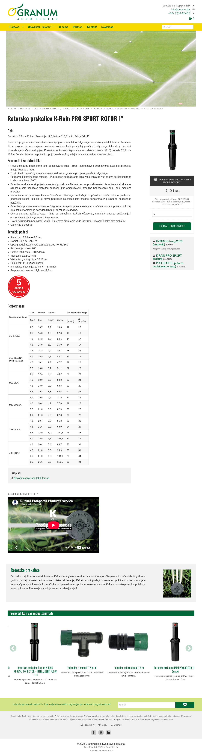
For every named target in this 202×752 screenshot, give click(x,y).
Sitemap (117, 725)
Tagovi (104, 725)
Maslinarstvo (186, 716)
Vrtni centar (33, 720)
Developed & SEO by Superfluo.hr (101, 747)
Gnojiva (95, 716)
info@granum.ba (180, 9)
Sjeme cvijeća (75, 720)
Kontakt (92, 27)
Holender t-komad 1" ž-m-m (31, 668)
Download (107, 27)
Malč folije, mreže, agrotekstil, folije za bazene (162, 716)
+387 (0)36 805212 (179, 13)
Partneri (77, 27)
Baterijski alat (16, 716)
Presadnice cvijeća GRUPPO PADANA (97, 720)
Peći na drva (27, 716)
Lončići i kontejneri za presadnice (129, 716)
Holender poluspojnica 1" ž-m (78, 668)
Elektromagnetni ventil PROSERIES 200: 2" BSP (171, 669)
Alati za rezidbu (138, 720)
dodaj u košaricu (172, 226)
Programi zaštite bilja (122, 720)
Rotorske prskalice (25, 570)
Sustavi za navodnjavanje (43, 716)
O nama (63, 27)
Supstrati (87, 716)
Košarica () (89, 725)
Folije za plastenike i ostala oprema (69, 716)
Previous (13, 648)
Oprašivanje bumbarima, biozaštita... (54, 720)
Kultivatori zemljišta (107, 716)
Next (189, 648)
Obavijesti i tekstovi (39, 27)
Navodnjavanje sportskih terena (31, 478)
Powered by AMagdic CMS (101, 750)
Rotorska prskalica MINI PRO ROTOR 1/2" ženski (124, 669)
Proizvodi (14, 27)
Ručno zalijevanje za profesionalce (159, 720)
